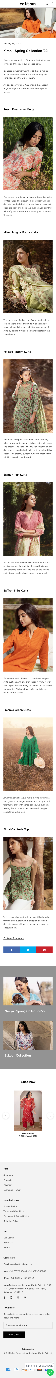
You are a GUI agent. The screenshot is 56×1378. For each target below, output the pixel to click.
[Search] (47, 4)
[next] (50, 1115)
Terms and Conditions (13, 1211)
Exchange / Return (12, 1190)
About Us (7, 1242)
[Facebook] (4, 1297)
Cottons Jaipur (28, 1349)
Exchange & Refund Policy (16, 1216)
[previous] (5, 1115)
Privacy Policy (10, 1206)
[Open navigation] (4, 4)
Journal (6, 1247)
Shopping (8, 1175)
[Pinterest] (18, 1297)
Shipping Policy (10, 1221)
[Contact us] (50, 1372)
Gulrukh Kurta (28, 1133)
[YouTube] (25, 1297)
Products (7, 1180)
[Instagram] (11, 1297)
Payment (7, 1184)
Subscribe (14, 1335)
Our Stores (8, 1237)
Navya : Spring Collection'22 (25, 1011)
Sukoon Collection (18, 1055)
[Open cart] (52, 3)
